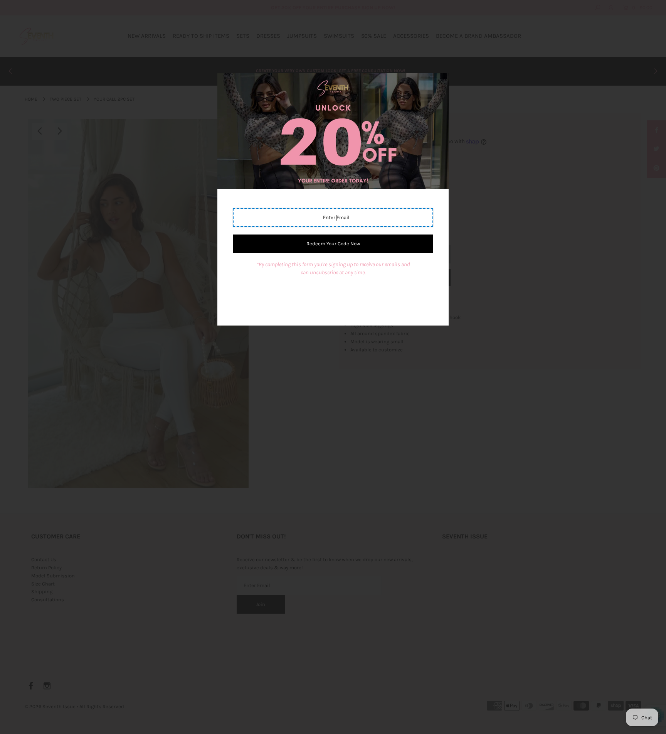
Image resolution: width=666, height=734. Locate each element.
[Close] (440, 81)
